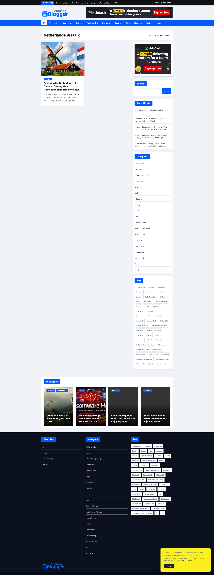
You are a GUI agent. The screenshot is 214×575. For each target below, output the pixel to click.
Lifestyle (138, 240)
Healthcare (139, 340)
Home (151, 35)
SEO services (157, 349)
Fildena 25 (156, 306)
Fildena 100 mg (152, 311)
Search (141, 83)
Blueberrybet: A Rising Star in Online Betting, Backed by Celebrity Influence (151, 144)
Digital (137, 193)
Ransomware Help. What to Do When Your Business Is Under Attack (152, 119)
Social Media (140, 258)
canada (138, 297)
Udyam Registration (162, 359)
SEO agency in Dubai (142, 349)
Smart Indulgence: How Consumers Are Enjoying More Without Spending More (151, 128)
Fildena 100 (139, 311)
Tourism (118, 23)
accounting (162, 287)
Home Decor (140, 234)
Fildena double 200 (142, 325)
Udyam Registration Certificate (146, 364)
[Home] (44, 23)
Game (128, 23)
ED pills (138, 302)
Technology (165, 354)
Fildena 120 (157, 316)
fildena (147, 306)
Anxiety (138, 292)
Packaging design (141, 345)
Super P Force (153, 354)
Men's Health (160, 340)
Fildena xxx (139, 335)
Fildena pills (139, 330)
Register (149, 23)
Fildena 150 (139, 321)
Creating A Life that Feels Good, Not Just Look (58, 418)
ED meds (162, 297)
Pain (152, 345)
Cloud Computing (142, 175)
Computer (139, 181)
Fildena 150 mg (151, 321)
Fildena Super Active (154, 330)
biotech (147, 292)
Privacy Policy (47, 459)
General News (140, 222)
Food (137, 211)
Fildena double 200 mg (159, 325)
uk (161, 364)
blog (155, 292)
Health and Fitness (142, 228)
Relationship (92, 23)
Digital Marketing (150, 297)
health (157, 335)
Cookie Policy (186, 561)
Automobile (54, 23)
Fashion (138, 205)
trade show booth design (144, 359)
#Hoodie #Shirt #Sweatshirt (145, 287)
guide (149, 335)
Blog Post (138, 23)
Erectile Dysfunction (161, 302)
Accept (169, 566)
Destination (139, 187)
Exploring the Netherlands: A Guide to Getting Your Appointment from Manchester (61, 86)
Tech (137, 264)
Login (159, 23)
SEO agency (161, 345)
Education (67, 23)
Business (80, 23)
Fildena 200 (164, 321)
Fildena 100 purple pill (143, 316)
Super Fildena (140, 354)
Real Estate (107, 23)
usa (166, 364)
